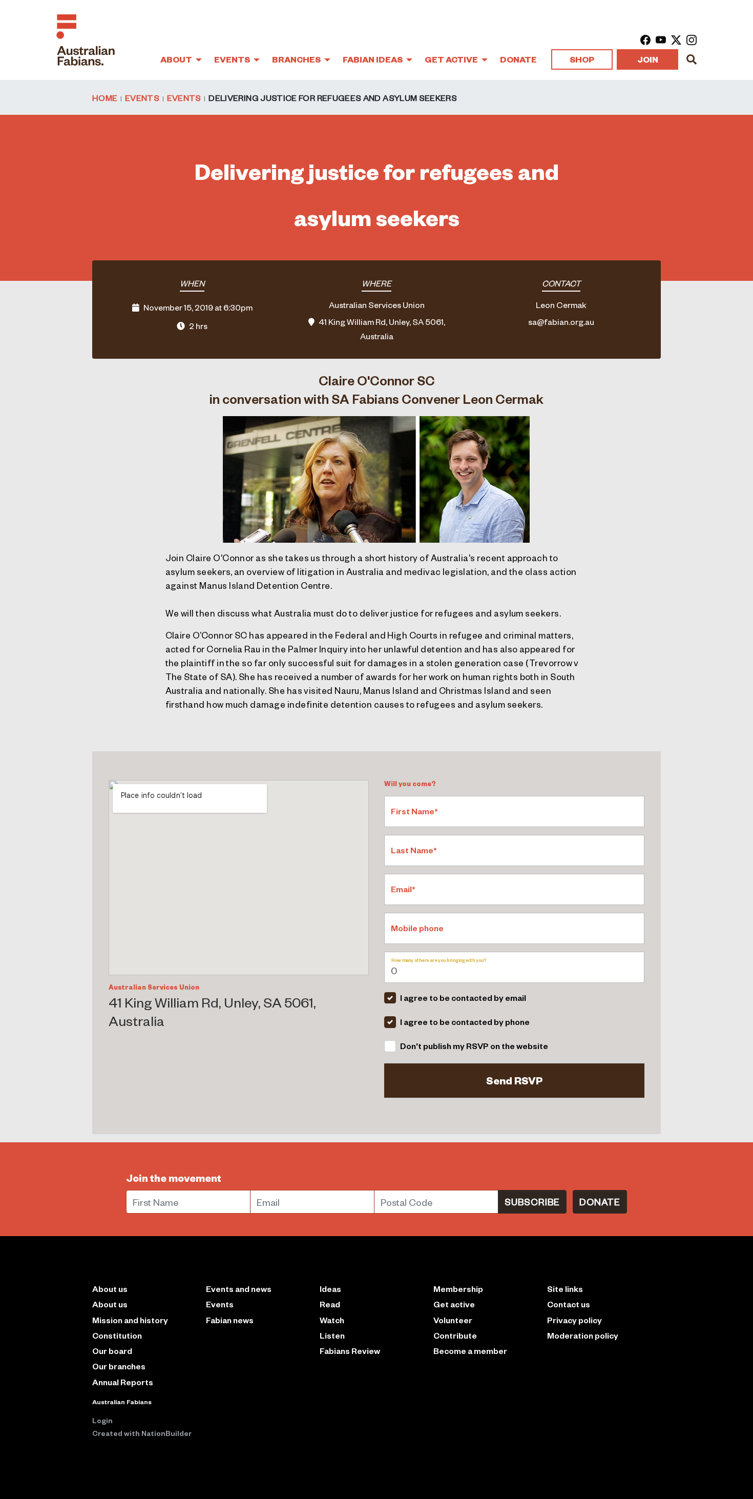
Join (647, 59)
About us (110, 1304)
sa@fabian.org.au (561, 321)
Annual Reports (122, 1382)
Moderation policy (582, 1335)
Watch (332, 1320)
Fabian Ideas (373, 59)
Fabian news (230, 1320)
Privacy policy (574, 1320)
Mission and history (130, 1320)
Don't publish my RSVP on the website (474, 1045)
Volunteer (452, 1320)
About (177, 59)
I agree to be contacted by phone (465, 1021)
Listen (332, 1335)
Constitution (117, 1335)
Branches (297, 59)
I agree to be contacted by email (463, 997)
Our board (112, 1350)
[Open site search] (691, 59)
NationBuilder (166, 1433)
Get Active (452, 59)
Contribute (455, 1335)
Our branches (118, 1366)
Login (102, 1420)
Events (233, 59)
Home (104, 97)
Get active (454, 1304)
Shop (582, 59)
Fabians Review (350, 1350)
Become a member (470, 1350)
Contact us (568, 1304)
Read (330, 1304)
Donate (518, 59)
